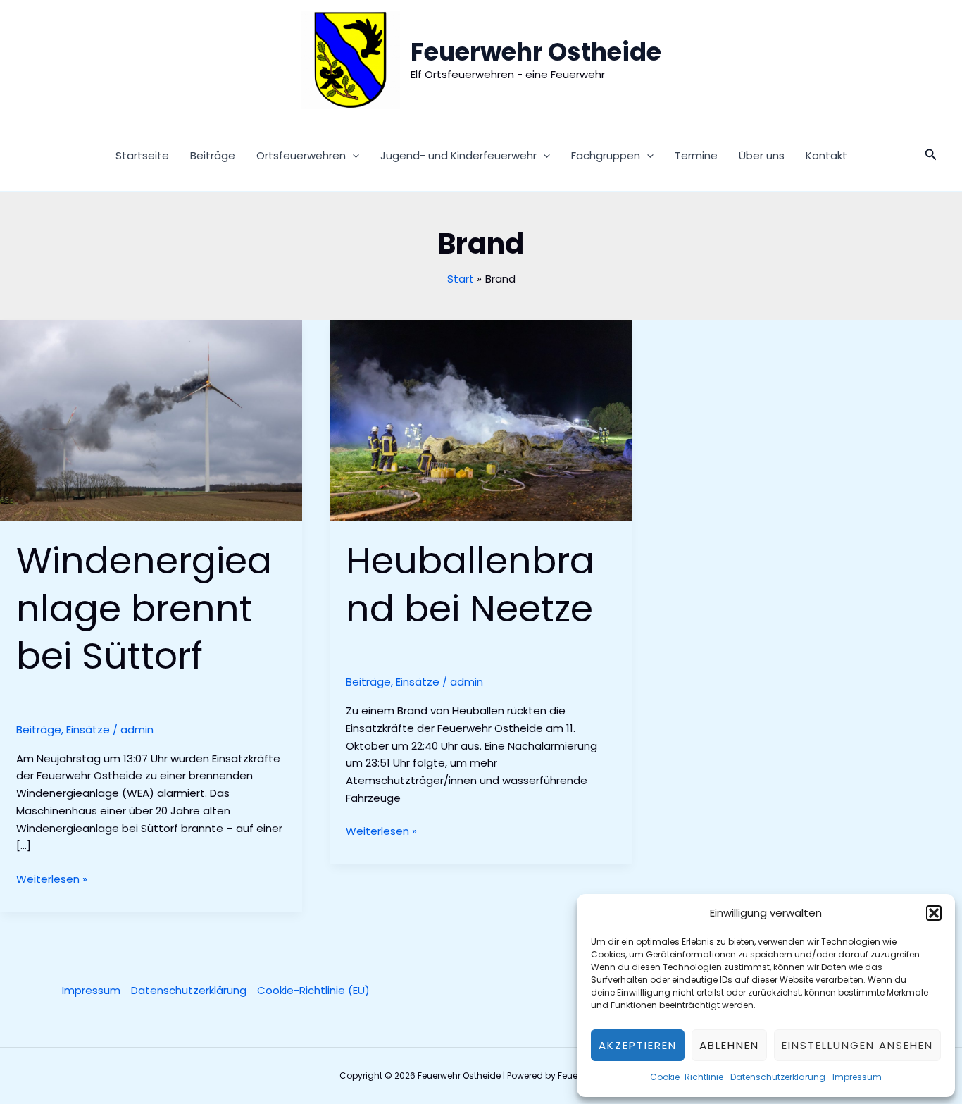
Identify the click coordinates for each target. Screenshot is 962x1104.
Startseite (142, 155)
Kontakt (826, 155)
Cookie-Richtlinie (686, 1077)
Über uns (762, 155)
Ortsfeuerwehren (301, 155)
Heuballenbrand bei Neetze (470, 584)
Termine (696, 155)
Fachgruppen (605, 155)
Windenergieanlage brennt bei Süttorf (144, 608)
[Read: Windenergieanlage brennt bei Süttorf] (151, 419)
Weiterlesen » (51, 879)
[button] (934, 913)
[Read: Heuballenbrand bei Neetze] (481, 419)
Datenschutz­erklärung (777, 1077)
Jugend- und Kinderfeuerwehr (458, 155)
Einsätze (88, 729)
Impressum (857, 1077)
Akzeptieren (638, 1045)
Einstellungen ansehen (857, 1045)
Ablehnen (729, 1045)
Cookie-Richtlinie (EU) (313, 990)
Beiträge (212, 155)
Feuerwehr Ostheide (536, 52)
